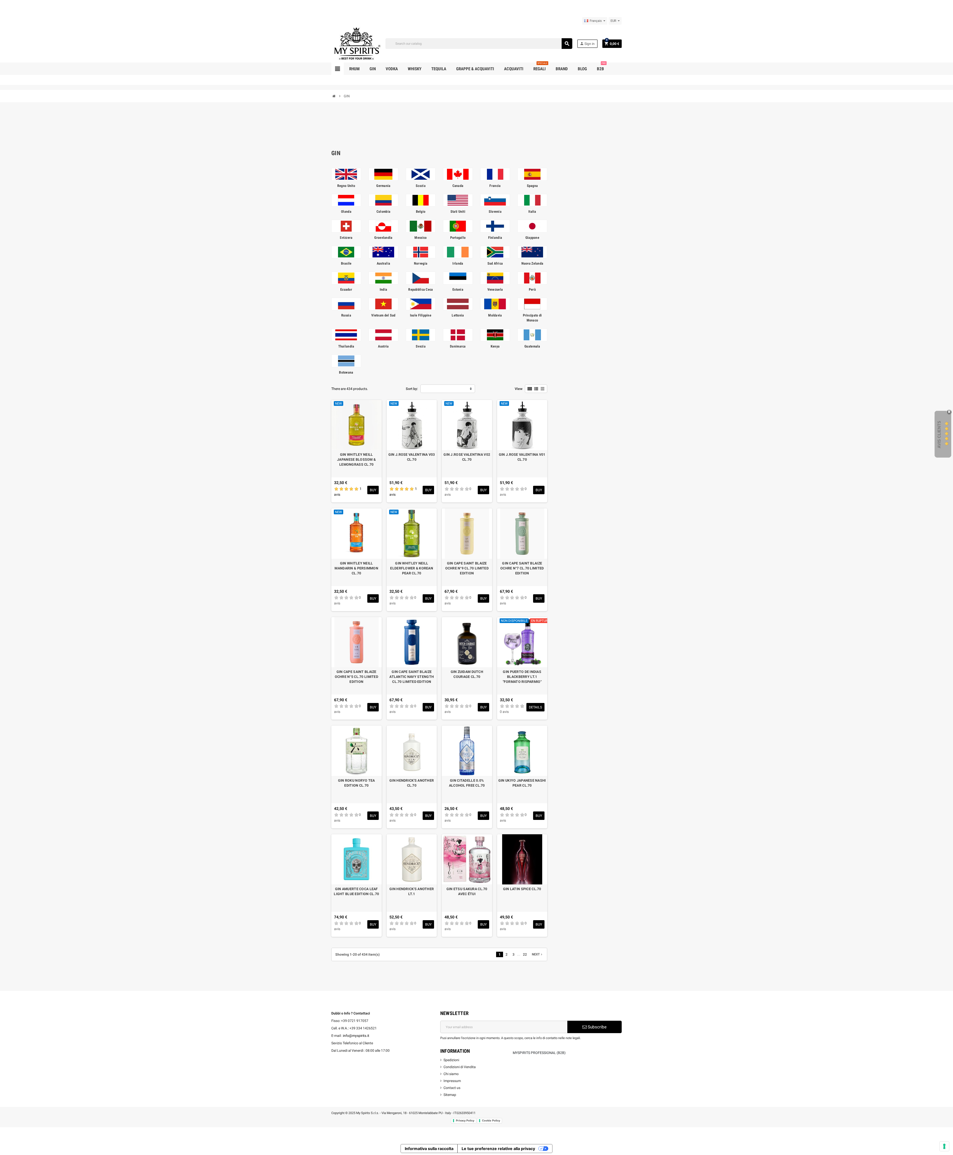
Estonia (457, 289)
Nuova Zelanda (532, 263)
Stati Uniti (457, 211)
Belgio (421, 211)
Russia (346, 315)
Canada (458, 186)
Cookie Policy (491, 1120)
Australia (383, 263)
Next (537, 954)
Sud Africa (495, 263)
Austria (383, 346)
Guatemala (532, 346)
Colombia (383, 211)
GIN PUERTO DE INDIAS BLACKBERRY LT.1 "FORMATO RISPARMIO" (522, 677)
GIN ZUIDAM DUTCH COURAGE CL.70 (467, 674)
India (383, 289)
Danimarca (458, 346)
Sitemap (449, 1095)
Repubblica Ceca (420, 289)
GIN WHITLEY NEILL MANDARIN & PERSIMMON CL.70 (356, 568)
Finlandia (495, 238)
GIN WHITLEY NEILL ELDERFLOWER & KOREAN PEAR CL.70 (411, 568)
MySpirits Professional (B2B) (539, 1053)
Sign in (587, 43)
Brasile (346, 263)
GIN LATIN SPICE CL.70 (522, 889)
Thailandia (346, 346)
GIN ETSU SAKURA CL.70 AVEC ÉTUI (466, 891)
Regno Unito (346, 186)
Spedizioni (451, 1060)
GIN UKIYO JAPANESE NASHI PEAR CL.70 (522, 782)
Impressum (452, 1081)
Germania (383, 186)
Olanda (346, 211)
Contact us (451, 1088)
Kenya (495, 346)
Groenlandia (383, 238)
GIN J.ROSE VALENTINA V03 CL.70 (411, 457)
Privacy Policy (465, 1120)
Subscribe (597, 1026)
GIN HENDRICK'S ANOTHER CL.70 (411, 782)
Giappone (532, 238)
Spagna (532, 186)
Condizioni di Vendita (459, 1067)
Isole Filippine (420, 315)
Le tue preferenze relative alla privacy (498, 1148)
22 (525, 954)
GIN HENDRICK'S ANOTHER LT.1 (411, 891)
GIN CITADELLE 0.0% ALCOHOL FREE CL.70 (467, 782)
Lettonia (458, 315)
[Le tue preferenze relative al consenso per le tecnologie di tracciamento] (944, 1146)
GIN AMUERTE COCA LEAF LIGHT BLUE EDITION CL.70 (356, 891)
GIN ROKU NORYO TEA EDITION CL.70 (356, 782)
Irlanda (457, 263)
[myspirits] (356, 43)
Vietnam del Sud (383, 315)
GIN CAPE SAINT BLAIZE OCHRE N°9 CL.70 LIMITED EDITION (467, 568)
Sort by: (412, 389)
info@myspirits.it (356, 1036)
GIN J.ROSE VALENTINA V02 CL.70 (466, 457)
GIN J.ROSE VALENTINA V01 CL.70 (522, 457)
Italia (532, 211)
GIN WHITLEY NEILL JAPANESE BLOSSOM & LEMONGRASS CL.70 (356, 459)
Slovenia (495, 211)
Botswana (346, 372)
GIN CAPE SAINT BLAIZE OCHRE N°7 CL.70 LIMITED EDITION (522, 568)
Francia (495, 186)
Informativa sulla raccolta (429, 1148)
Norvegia (420, 263)
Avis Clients (939, 434)
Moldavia (495, 315)
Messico (420, 238)
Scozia (421, 186)
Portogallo (458, 238)
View (518, 389)
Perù (532, 289)
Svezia (421, 346)
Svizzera (346, 238)
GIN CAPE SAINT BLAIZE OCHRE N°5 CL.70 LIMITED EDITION (356, 677)
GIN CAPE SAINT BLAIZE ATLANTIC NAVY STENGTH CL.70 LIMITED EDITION (411, 677)
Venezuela (495, 289)
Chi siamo (451, 1074)
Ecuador (346, 289)
